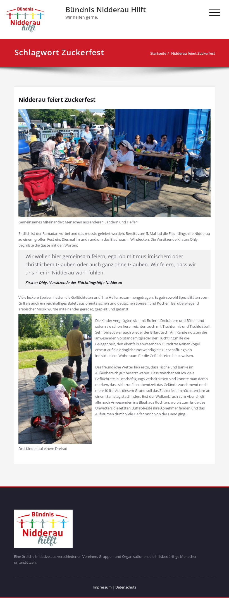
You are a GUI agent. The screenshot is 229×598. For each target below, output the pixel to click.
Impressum (103, 587)
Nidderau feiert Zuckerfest (193, 53)
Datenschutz (125, 587)
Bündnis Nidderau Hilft (105, 9)
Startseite (158, 53)
